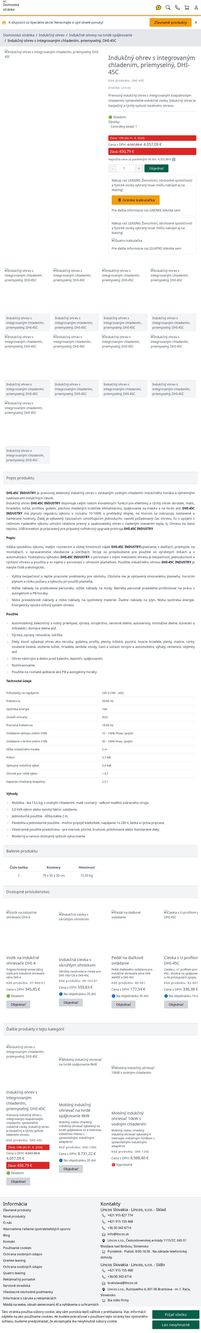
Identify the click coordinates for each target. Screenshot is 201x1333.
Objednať (156, 168)
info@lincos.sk (118, 1234)
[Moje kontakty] (177, 7)
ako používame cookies (35, 1316)
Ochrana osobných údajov (22, 1254)
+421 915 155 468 (120, 1221)
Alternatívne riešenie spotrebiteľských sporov (36, 1229)
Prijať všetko (176, 1314)
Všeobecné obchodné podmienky (28, 1292)
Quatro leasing (14, 1273)
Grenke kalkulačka (139, 200)
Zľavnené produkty (170, 22)
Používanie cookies (17, 1248)
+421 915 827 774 (120, 1215)
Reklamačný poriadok (19, 1279)
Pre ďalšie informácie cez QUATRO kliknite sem (146, 248)
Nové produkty (14, 1216)
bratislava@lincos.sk (123, 1283)
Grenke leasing (14, 1260)
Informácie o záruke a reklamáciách (29, 1298)
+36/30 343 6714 (120, 1276)
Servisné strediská (16, 1285)
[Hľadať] (168, 7)
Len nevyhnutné (176, 1324)
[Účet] (196, 7)
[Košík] (187, 7)
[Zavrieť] (196, 22)
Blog (6, 1235)
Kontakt (9, 1241)
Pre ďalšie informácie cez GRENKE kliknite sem (146, 210)
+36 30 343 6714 (119, 1228)
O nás (7, 1222)
